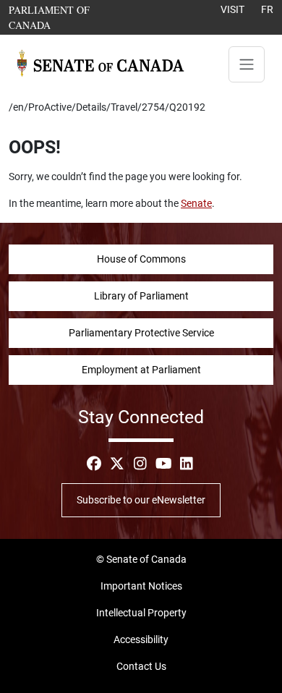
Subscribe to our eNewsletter (141, 500)
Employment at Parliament (141, 369)
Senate (196, 203)
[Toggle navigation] (246, 64)
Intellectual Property (141, 612)
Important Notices (141, 586)
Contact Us (141, 666)
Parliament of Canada (70, 17)
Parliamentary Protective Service (141, 333)
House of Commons (141, 259)
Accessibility (141, 639)
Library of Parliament (141, 296)
